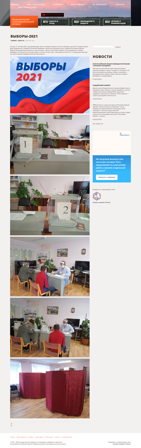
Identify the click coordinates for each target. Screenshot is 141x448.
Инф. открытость (36, 4)
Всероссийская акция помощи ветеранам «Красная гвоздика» (111, 65)
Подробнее (97, 79)
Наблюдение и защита (84, 22)
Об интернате (100, 4)
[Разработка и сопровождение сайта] (97, 196)
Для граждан (78, 4)
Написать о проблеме (106, 177)
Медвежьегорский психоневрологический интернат (23, 21)
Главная (14, 4)
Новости (119, 4)
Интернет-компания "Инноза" (102, 202)
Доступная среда (27, 7)
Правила (57, 4)
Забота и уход (50, 22)
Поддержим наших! (101, 85)
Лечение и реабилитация (115, 22)
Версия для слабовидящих (54, 14)
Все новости (98, 123)
